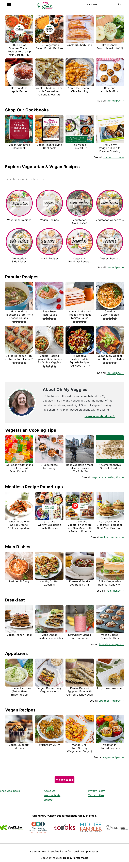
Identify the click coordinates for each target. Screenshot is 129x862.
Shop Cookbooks (10, 790)
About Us (49, 790)
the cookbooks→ (113, 157)
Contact (48, 799)
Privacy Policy (96, 790)
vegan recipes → (113, 757)
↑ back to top (64, 779)
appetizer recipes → (111, 700)
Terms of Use (96, 795)
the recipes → (115, 100)
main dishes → (115, 590)
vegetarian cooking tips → (107, 477)
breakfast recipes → (111, 644)
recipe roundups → (112, 537)
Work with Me (52, 795)
